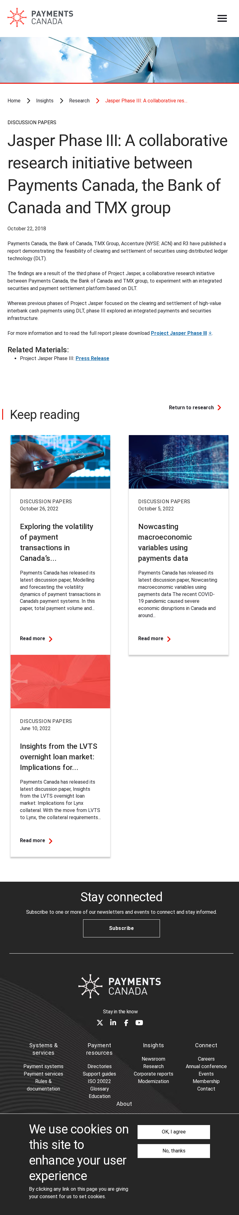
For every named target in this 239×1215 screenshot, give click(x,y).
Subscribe (121, 928)
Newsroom (153, 1059)
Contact (206, 1089)
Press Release (92, 358)
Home (14, 101)
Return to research (191, 407)
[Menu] (222, 18)
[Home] (119, 986)
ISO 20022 (99, 1081)
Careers (206, 1059)
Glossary (99, 1089)
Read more (32, 638)
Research (79, 101)
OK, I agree (174, 1132)
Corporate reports (153, 1074)
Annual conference (206, 1066)
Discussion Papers (31, 122)
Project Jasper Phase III (179, 333)
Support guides (99, 1074)
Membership (206, 1081)
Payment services (43, 1074)
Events (206, 1074)
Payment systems (43, 1066)
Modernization (153, 1081)
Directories (99, 1066)
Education (99, 1096)
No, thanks (173, 1151)
